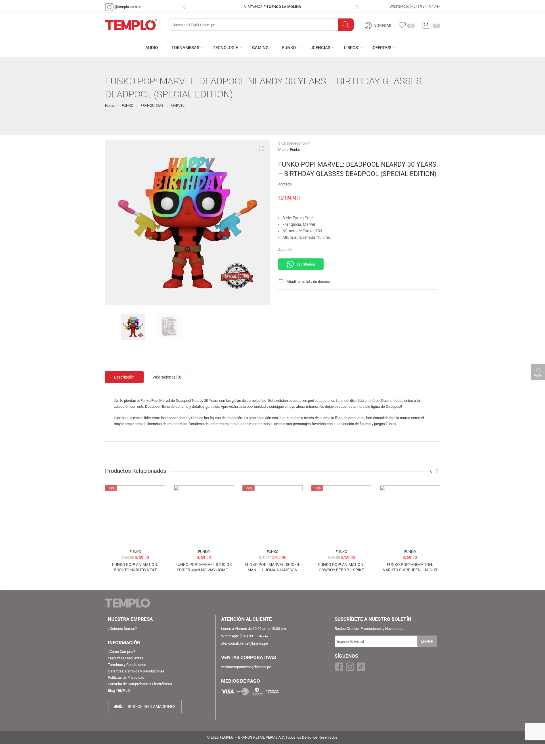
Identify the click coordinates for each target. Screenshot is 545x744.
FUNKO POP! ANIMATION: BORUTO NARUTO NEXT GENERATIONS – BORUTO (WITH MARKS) (135, 567)
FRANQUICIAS (152, 105)
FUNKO (289, 47)
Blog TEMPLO (119, 690)
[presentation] (184, 8)
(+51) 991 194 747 (254, 636)
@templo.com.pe (128, 7)
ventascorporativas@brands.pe (246, 667)
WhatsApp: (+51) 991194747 (415, 6)
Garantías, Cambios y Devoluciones (136, 671)
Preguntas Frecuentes (125, 658)
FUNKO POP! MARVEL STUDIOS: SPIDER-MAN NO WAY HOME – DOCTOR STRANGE (203, 567)
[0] (427, 25)
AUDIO (151, 47)
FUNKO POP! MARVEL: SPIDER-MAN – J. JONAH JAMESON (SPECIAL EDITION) (272, 567)
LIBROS (351, 47)
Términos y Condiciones (127, 665)
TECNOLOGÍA (225, 47)
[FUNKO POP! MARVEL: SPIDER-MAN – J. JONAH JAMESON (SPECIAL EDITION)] (272, 515)
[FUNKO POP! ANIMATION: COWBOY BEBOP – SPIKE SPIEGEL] (341, 515)
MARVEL (178, 105)
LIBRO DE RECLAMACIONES (150, 706)
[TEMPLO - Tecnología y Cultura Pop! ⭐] (134, 24)
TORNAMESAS (185, 47)
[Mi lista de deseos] (403, 28)
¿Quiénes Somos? (122, 628)
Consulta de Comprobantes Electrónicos (140, 684)
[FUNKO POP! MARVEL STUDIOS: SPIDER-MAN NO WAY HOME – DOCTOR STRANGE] (204, 515)
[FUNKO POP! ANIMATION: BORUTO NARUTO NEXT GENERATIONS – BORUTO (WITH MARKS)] (135, 515)
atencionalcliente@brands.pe (244, 643)
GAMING (260, 47)
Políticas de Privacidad (126, 677)
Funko (295, 149)
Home (110, 105)
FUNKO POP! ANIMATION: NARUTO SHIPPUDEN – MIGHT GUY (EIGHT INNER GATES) (410, 567)
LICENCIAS (319, 47)
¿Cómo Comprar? (121, 651)
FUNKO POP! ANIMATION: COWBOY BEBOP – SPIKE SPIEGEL (341, 567)
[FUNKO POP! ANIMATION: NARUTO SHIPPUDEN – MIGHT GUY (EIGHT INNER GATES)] (410, 515)
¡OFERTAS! (381, 47)
